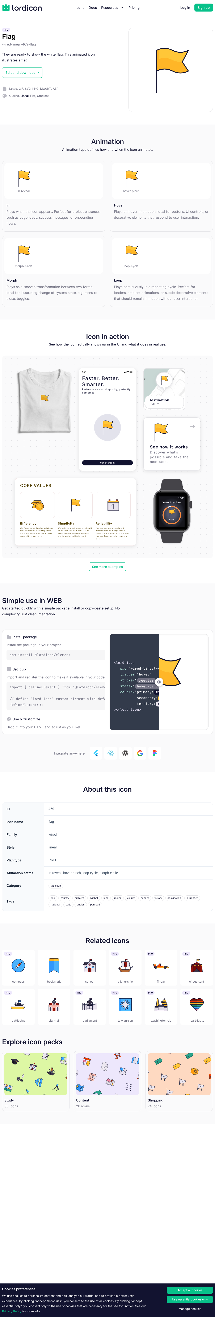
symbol (94, 898)
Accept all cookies (189, 1290)
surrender (192, 898)
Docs (93, 7)
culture (131, 898)
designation (174, 898)
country (65, 898)
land (106, 898)
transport (56, 885)
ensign (81, 904)
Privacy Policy (11, 1311)
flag (53, 898)
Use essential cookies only (190, 1299)
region (118, 898)
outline (14, 95)
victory (158, 898)
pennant (95, 904)
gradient (43, 95)
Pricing (134, 7)
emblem (79, 898)
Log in (185, 7)
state (68, 904)
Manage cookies (190, 1309)
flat (32, 95)
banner (145, 898)
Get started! (107, 462)
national (55, 904)
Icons (80, 7)
